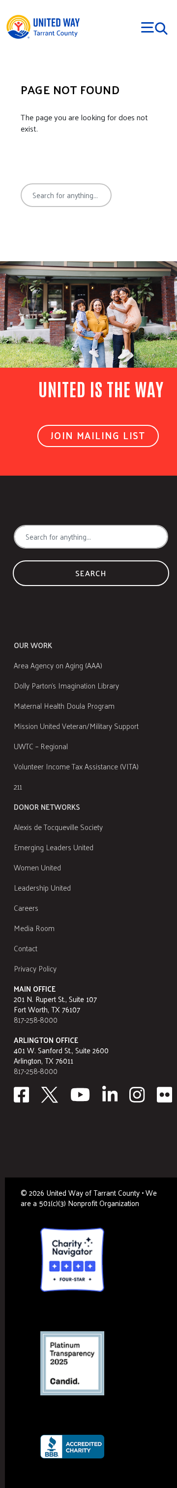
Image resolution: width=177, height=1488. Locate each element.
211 (18, 786)
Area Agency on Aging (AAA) (58, 665)
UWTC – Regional (41, 746)
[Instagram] (137, 1095)
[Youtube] (80, 1095)
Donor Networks (47, 806)
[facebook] (21, 1095)
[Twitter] (50, 1095)
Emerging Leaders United (53, 847)
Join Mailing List (98, 435)
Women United (37, 867)
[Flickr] (165, 1095)
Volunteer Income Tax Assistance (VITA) (76, 766)
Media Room (34, 927)
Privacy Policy (35, 968)
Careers (26, 907)
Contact (25, 948)
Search (57, 231)
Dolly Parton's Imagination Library (66, 685)
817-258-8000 (36, 1019)
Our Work (33, 645)
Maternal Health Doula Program (64, 705)
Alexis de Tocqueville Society (58, 826)
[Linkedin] (110, 1095)
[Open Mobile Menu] (154, 27)
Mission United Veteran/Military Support (76, 725)
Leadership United (42, 887)
